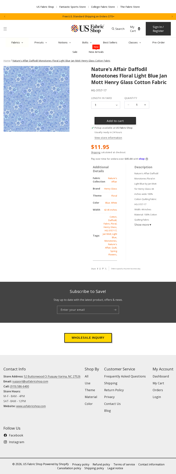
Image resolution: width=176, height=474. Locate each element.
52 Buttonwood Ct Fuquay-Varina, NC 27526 (52, 376)
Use (87, 383)
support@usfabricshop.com (30, 381)
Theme (90, 390)
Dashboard (161, 376)
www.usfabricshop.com (31, 406)
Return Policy (114, 390)
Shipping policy (94, 468)
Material (91, 397)
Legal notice (115, 468)
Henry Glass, (110, 227)
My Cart (158, 383)
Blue (107, 202)
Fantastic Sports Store (72, 6)
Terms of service (124, 464)
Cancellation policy (69, 468)
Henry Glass (110, 188)
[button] (5, 29)
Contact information (151, 464)
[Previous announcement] (4, 16)
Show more (143, 225)
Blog (107, 410)
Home (6, 60)
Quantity (130, 98)
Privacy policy (80, 464)
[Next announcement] (172, 16)
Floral (114, 195)
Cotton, (113, 216)
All (86, 376)
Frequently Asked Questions (125, 376)
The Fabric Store (130, 6)
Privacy (109, 397)
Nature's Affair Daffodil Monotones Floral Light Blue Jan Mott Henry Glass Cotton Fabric (61, 60)
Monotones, (110, 240)
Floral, (114, 223)
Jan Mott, (107, 233)
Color (89, 404)
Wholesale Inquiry (88, 337)
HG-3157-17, (111, 230)
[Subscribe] (115, 310)
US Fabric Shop (45, 6)
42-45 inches (110, 209)
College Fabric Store (103, 6)
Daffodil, (112, 220)
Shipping (96, 152)
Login (157, 397)
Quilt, (114, 247)
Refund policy (101, 464)
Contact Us (112, 404)
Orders (158, 390)
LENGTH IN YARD (101, 98)
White (114, 202)
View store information (108, 137)
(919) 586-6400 (19, 386)
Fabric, (107, 223)
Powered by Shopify (56, 464)
